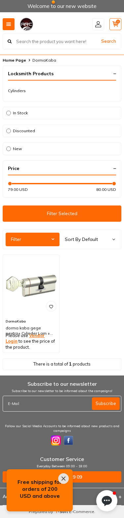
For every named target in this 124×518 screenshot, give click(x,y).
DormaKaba (16, 321)
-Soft (62, 511)
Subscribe (106, 403)
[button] (106, 500)
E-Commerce (81, 511)
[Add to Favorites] (51, 306)
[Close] (63, 478)
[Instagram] (56, 440)
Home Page (14, 60)
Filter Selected (62, 213)
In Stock (20, 112)
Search (108, 41)
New (17, 148)
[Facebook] (68, 440)
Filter (16, 239)
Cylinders (17, 90)
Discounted (24, 130)
